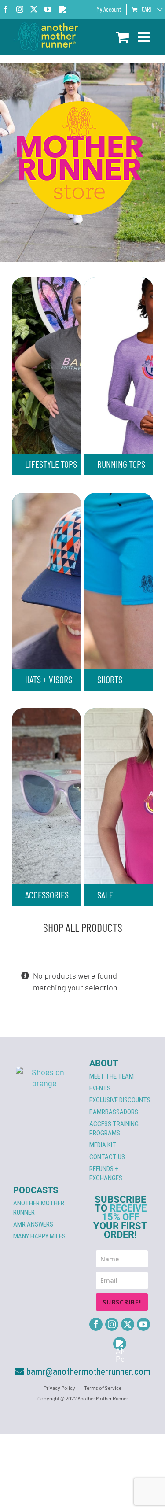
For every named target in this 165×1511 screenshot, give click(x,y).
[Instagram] (111, 1324)
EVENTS (99, 1088)
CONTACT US (107, 1157)
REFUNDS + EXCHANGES (105, 1173)
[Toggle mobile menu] (145, 37)
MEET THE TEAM (111, 1076)
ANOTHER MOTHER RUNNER (38, 1207)
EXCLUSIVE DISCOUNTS (119, 1100)
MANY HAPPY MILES (39, 1236)
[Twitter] (127, 1324)
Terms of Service (102, 1388)
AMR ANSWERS (33, 1224)
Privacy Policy (59, 1388)
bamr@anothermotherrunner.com (87, 1371)
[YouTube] (143, 1324)
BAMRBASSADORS (113, 1112)
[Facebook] (96, 1324)
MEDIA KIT (102, 1145)
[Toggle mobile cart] (122, 37)
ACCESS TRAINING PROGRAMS (114, 1128)
